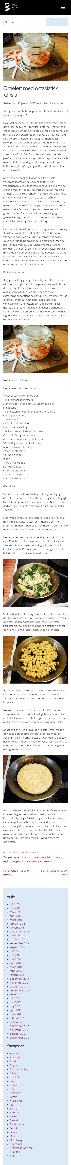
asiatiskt (46, 857)
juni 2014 (15, 955)
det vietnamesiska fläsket (47, 237)
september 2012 (19, 1037)
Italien (13, 1081)
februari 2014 (18, 971)
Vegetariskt (32, 852)
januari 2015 (17, 927)
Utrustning (16, 1140)
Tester (13, 1132)
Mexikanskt (16, 1100)
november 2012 (19, 1030)
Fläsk (13, 1073)
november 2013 (19, 982)
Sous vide (16, 1112)
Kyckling (15, 1093)
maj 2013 (15, 1006)
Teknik (14, 1128)
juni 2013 (15, 1002)
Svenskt (14, 1120)
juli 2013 (14, 998)
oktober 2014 (18, 939)
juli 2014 (15, 951)
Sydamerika (17, 1124)
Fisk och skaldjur (20, 1069)
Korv (12, 1089)
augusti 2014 (17, 947)
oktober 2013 (18, 986)
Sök (57, 22)
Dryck (13, 1065)
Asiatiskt (19, 852)
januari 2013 (17, 1022)
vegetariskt (19, 861)
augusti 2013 (17, 994)
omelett (57, 857)
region (7, 861)
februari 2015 (18, 923)
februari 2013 (17, 1018)
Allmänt (14, 1053)
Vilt (12, 1155)
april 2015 (15, 916)
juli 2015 (15, 904)
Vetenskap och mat (21, 1148)
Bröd (13, 1061)
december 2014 (19, 931)
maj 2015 (15, 912)
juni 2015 (15, 908)
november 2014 (19, 935)
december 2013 (19, 978)
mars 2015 (16, 919)
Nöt (12, 1104)
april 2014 (15, 963)
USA (12, 1136)
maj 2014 (15, 959)
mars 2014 (16, 967)
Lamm (14, 1097)
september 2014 (20, 943)
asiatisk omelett (30, 857)
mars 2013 (16, 1014)
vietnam (32, 861)
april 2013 (15, 1010)
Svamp (14, 1116)
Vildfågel (15, 1152)
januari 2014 (17, 975)
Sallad (13, 1108)
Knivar (13, 1085)
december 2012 (19, 1026)
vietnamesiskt (46, 861)
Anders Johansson (51, 103)
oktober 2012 (18, 1033)
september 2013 (19, 990)
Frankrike (15, 1077)
